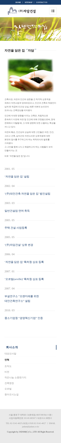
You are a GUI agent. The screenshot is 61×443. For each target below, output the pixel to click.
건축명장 (9, 383)
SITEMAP (28, 2)
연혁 (7, 360)
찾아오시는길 (12, 394)
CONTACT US (41, 2)
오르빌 (8, 389)
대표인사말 (10, 353)
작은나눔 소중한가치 (15, 377)
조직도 (8, 366)
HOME (18, 2)
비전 (7, 372)
